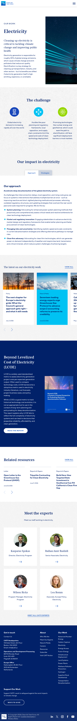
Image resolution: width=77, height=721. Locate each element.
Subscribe (43, 652)
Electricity (61, 645)
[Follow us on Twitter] (57, 716)
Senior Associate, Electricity (56, 553)
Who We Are (44, 637)
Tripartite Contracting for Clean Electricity (40, 476)
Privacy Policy (13, 718)
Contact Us (8, 637)
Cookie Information (28, 717)
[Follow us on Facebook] (67, 716)
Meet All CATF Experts (38, 615)
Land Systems (63, 660)
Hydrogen (61, 672)
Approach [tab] (32, 173)
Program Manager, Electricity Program (20, 596)
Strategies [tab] (45, 173)
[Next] (11, 329)
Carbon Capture (64, 642)
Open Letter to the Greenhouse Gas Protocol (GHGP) (12, 478)
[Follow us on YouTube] (72, 716)
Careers (43, 646)
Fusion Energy (63, 651)
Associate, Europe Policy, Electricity (57, 596)
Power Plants (63, 663)
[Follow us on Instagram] (62, 716)
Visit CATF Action (46, 655)
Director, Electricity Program (20, 553)
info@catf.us (13, 648)
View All (69, 267)
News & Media (45, 643)
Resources (44, 649)
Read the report (16, 431)
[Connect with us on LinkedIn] (51, 716)
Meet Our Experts (46, 640)
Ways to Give (14, 702)
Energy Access (63, 648)
